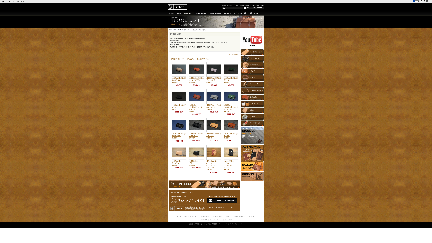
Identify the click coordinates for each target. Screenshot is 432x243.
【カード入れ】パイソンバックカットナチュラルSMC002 (211, 165)
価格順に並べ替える (234, 54)
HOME (171, 13)
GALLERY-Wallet (201, 13)
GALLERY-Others (215, 13)
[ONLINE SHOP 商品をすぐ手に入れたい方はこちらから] (232, 9)
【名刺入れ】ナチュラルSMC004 (176, 163)
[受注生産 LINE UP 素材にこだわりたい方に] (252, 161)
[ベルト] (252, 78)
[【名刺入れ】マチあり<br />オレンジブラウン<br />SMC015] (196, 76)
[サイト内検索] (421, 1)
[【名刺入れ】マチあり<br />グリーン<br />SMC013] (231, 76)
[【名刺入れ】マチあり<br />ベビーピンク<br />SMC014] (213, 76)
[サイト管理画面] (427, 1)
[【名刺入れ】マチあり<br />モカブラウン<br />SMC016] (179, 76)
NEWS (179, 13)
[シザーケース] (252, 65)
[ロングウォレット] (252, 52)
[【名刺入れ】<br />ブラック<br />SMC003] (196, 159)
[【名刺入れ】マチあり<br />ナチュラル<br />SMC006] (213, 132)
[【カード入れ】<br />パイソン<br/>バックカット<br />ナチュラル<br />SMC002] (213, 159)
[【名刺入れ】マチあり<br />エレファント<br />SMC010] (213, 103)
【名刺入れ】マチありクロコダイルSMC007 (196, 136)
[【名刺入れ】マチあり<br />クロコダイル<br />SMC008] (179, 132)
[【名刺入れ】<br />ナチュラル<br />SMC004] (179, 159)
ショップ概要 (203, 219)
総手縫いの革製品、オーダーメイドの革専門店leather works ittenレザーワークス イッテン (216, 224)
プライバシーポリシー (216, 219)
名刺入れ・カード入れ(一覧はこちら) (13, 1)
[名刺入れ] (252, 97)
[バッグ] (252, 71)
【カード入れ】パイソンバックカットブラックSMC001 (229, 165)
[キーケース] (252, 84)
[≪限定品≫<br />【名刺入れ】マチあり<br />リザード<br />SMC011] (196, 103)
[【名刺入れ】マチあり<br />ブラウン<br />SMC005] (231, 132)
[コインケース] (252, 103)
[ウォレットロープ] (252, 91)
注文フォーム (254, 13)
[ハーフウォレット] (252, 58)
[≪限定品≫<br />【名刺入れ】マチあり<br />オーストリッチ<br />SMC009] (231, 103)
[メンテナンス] (252, 123)
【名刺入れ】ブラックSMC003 (193, 163)
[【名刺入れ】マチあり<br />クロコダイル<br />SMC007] (196, 132)
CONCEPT (227, 13)
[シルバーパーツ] (252, 116)
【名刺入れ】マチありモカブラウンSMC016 (179, 80)
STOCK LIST (188, 13)
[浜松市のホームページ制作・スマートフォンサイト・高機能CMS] (424, 1)
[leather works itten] (177, 10)
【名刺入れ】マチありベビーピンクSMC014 (213, 80)
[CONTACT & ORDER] (254, 9)
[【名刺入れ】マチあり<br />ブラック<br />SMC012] (179, 103)
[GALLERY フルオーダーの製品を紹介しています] (252, 171)
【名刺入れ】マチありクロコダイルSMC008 (179, 136)
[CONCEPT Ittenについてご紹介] (252, 180)
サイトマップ (228, 219)
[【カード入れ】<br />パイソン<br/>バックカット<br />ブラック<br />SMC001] (231, 159)
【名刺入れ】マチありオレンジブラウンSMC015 (196, 80)
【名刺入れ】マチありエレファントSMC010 (213, 107)
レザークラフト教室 (240, 13)
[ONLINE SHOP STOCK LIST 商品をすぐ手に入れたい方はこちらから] (252, 144)
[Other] (252, 110)
